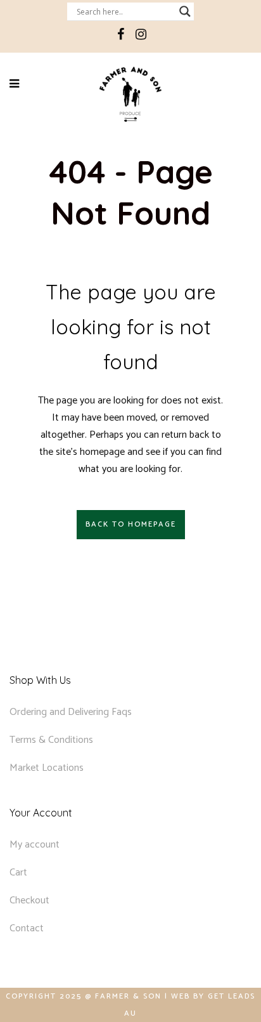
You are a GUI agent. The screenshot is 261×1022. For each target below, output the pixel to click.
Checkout (29, 900)
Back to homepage (131, 524)
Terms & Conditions (51, 740)
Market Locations (47, 767)
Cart (18, 872)
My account (35, 844)
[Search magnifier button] (185, 11)
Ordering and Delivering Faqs (71, 712)
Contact (27, 928)
